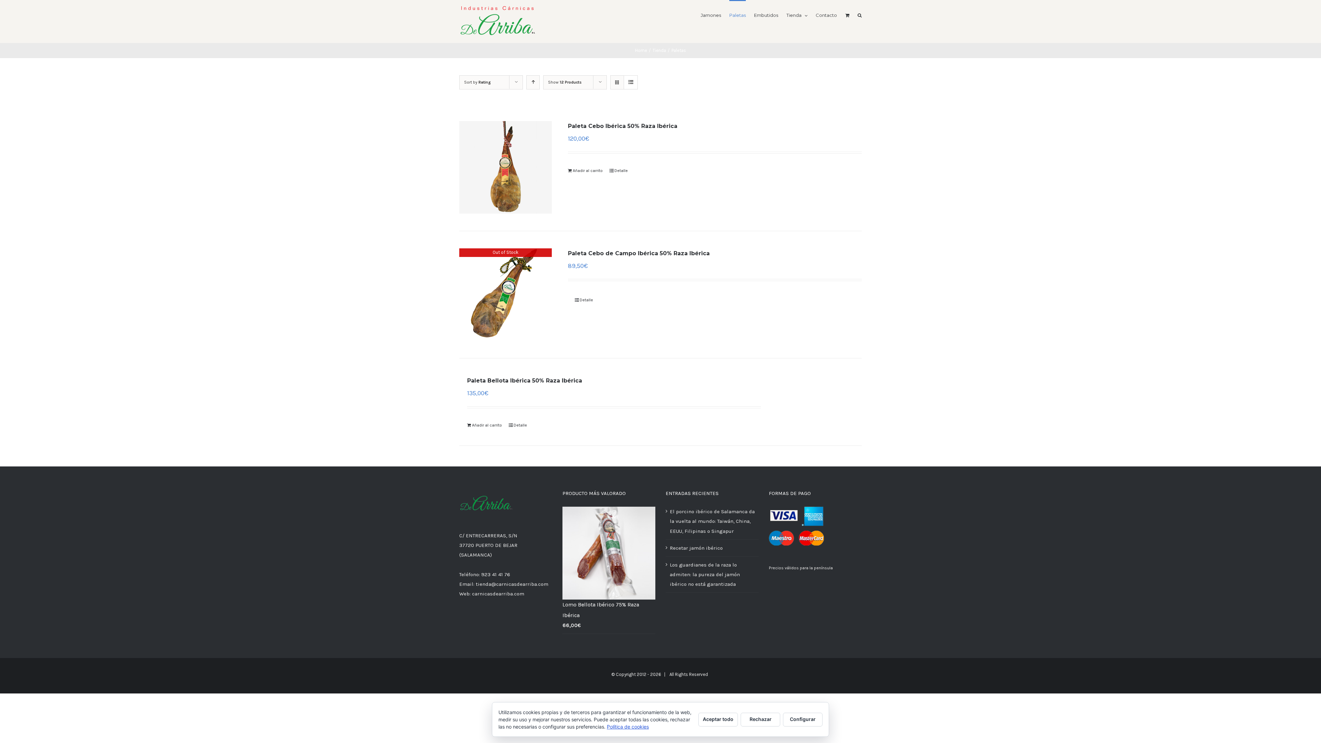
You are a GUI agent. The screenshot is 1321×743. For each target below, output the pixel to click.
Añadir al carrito (588, 170)
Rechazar (761, 719)
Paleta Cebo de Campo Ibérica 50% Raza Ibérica (639, 253)
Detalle (621, 170)
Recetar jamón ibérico (696, 548)
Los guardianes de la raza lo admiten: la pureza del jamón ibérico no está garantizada (705, 574)
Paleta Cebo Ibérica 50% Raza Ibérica (622, 126)
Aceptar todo (718, 719)
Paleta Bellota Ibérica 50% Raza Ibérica (524, 380)
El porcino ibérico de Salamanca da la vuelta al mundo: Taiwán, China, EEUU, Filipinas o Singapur (712, 521)
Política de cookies (628, 727)
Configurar (803, 719)
